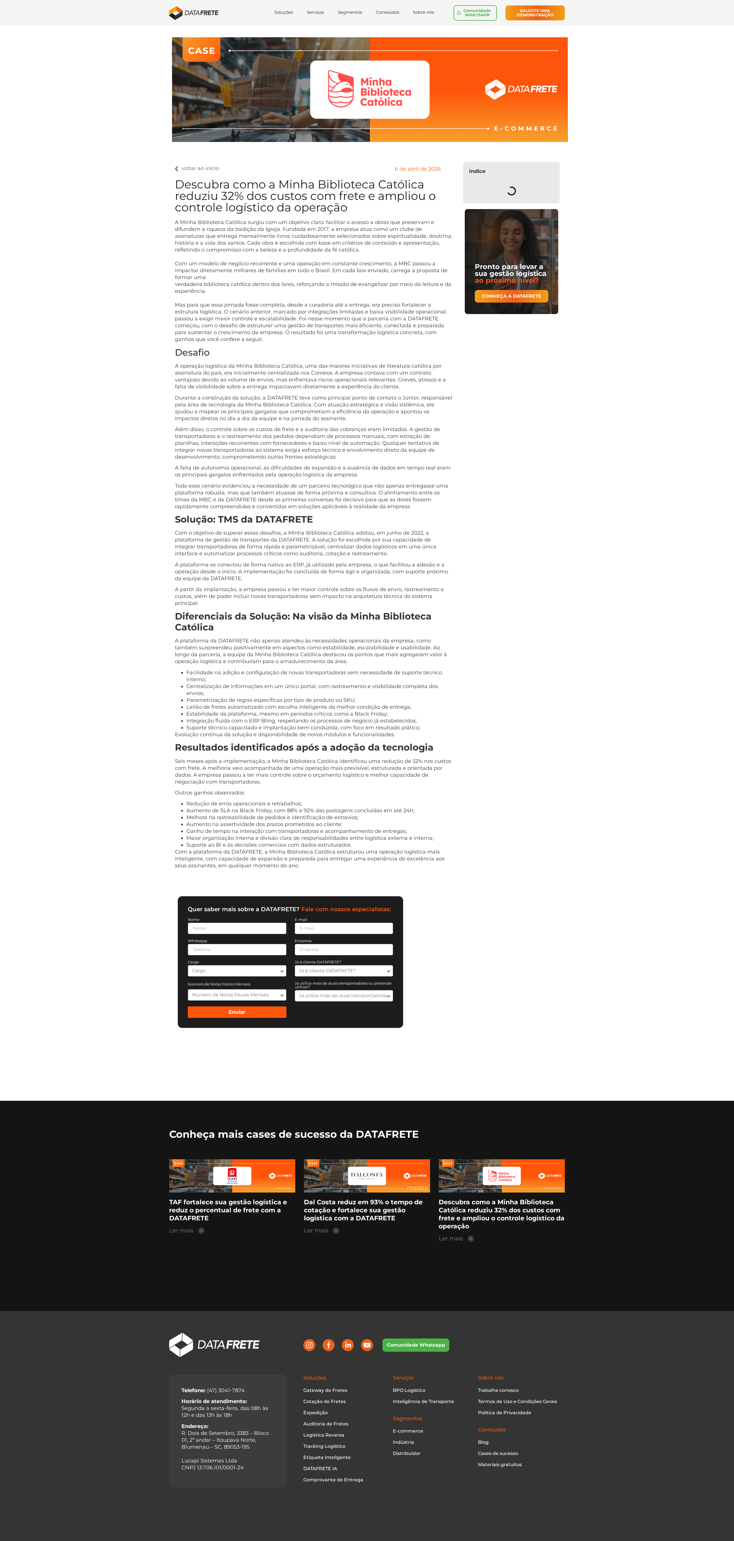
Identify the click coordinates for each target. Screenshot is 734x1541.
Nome (194, 920)
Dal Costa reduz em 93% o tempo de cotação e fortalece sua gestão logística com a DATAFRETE (363, 1210)
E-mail (301, 920)
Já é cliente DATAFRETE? (318, 962)
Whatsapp (197, 941)
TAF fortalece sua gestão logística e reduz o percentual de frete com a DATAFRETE (228, 1210)
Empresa (303, 941)
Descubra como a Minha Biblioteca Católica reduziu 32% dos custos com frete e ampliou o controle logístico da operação (502, 1214)
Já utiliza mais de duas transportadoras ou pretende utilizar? (343, 985)
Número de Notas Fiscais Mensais (219, 984)
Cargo (193, 962)
